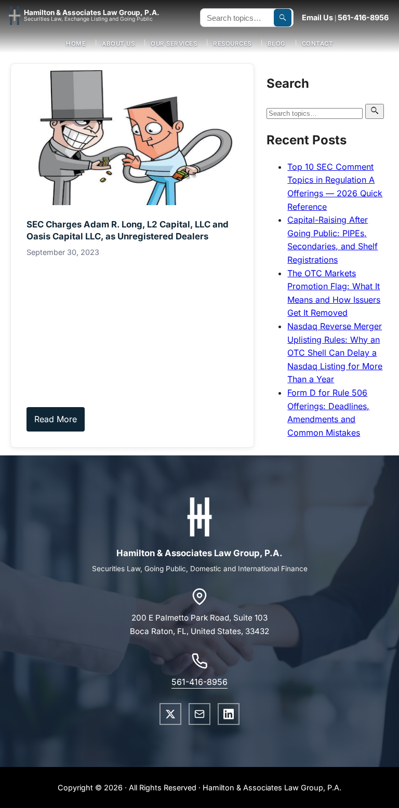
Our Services (174, 43)
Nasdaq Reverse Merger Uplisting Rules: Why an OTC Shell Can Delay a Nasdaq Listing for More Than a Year (334, 352)
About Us (118, 43)
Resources (232, 43)
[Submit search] (282, 17)
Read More (55, 419)
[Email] (199, 714)
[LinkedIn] (229, 714)
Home (76, 43)
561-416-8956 (363, 17)
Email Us (317, 17)
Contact (318, 43)
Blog (277, 43)
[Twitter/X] (170, 714)
